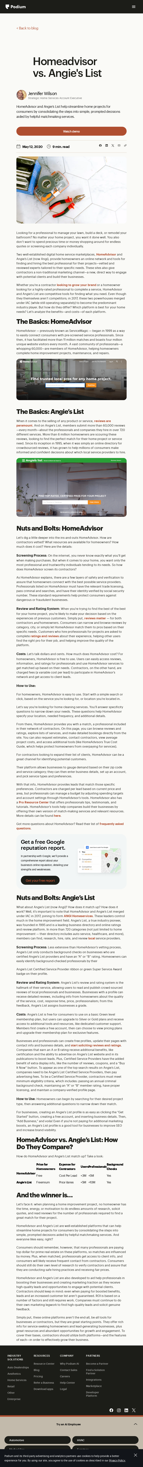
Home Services (16, 1380)
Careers (65, 1376)
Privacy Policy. (117, 1460)
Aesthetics (14, 1373)
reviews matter (95, 618)
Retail (11, 1386)
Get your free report (40, 880)
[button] (71, 1424)
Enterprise (13, 1399)
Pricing (38, 1376)
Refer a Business (44, 1382)
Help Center (67, 1382)
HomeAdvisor (106, 254)
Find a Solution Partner (95, 1371)
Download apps (43, 1389)
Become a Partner (97, 1363)
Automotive (16, 1440)
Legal (63, 1389)
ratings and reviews (45, 636)
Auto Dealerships (18, 1367)
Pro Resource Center (34, 802)
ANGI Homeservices (78, 916)
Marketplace (94, 1386)
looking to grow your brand (76, 285)
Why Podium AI (69, 1363)
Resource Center (44, 1363)
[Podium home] (16, 6)
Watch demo (71, 131)
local (91, 938)
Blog (36, 1370)
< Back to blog (27, 27)
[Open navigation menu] (133, 6)
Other (11, 1392)
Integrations (93, 1379)
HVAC (80, 1440)
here (57, 815)
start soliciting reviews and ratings (96, 1045)
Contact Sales (68, 1370)
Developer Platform (92, 1393)
